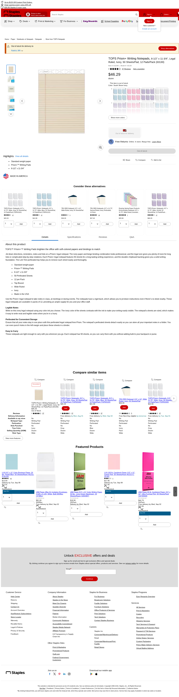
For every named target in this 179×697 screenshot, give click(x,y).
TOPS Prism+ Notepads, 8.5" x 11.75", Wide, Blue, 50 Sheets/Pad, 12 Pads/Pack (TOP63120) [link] (44, 210)
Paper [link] (13, 39)
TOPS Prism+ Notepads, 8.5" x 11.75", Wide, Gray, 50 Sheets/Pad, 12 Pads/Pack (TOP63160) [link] (15, 210)
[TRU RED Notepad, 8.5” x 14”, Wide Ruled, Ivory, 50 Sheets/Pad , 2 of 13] (133, 390)
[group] (15, 209)
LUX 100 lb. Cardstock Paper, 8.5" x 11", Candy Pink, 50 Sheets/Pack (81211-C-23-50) (119, 474)
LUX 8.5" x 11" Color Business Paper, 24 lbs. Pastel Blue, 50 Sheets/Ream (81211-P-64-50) (18, 474)
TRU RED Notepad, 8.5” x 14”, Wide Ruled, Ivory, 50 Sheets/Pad (133, 400)
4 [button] (108, 69)
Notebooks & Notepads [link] (25, 39)
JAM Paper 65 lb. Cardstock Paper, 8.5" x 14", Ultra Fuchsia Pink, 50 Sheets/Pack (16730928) (154, 494)
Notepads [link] (38, 39)
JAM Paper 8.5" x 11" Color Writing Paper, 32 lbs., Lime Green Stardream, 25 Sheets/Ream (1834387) (86, 494)
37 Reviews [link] (126, 69)
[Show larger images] (100, 147)
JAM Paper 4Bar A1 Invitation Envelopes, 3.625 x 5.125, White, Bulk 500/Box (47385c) (52, 494)
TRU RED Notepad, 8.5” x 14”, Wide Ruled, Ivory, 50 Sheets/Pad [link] (72, 209)
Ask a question (139, 69)
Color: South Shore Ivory (117, 85)
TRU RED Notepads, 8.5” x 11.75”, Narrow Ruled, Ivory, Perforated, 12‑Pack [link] (101, 210)
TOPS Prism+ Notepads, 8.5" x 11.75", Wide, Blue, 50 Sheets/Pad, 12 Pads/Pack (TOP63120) (103, 400)
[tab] (45, 237)
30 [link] (99, 215)
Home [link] (7, 39)
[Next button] (11, 114)
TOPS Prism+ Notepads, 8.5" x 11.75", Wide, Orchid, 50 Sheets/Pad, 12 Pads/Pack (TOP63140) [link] (158, 210)
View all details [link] (21, 156)
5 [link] (131, 413)
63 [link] (11, 478)
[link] (30, 2)
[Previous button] (22, 101)
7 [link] (127, 215)
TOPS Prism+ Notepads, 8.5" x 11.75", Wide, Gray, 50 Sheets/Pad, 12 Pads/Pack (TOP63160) (74, 400)
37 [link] (13, 215)
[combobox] (94, 14)
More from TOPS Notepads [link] (55, 39)
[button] (136, 14)
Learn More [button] (156, 142)
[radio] (124, 132)
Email (68, 569)
